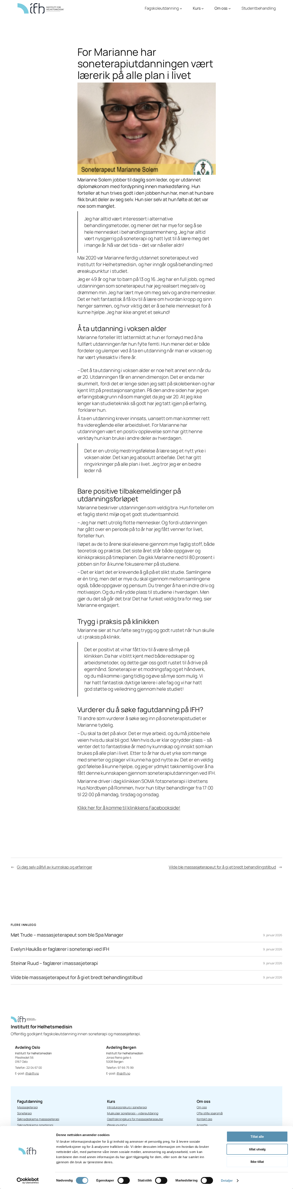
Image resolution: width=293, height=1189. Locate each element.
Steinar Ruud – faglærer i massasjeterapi (54, 963)
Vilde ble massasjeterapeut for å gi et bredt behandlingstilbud (222, 867)
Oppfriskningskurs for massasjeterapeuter (135, 1119)
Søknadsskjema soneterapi (35, 1125)
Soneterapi (24, 1113)
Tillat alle (257, 1136)
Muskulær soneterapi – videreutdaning (132, 1113)
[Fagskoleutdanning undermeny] (181, 8)
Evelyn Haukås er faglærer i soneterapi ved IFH (60, 949)
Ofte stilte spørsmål (210, 1113)
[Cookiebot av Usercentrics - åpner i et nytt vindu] (28, 1180)
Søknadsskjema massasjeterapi (38, 1119)
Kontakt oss (204, 1119)
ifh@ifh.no (32, 1073)
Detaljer (227, 1180)
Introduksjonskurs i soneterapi (127, 1107)
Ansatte (202, 1125)
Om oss (202, 1107)
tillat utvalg (257, 1149)
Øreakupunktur (117, 1125)
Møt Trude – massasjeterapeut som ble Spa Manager (67, 935)
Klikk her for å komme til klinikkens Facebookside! (128, 808)
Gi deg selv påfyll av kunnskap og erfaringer (54, 867)
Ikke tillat (257, 1161)
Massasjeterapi (27, 1107)
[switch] (124, 1180)
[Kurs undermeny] (202, 8)
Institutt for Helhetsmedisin (41, 1026)
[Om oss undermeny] (229, 8)
